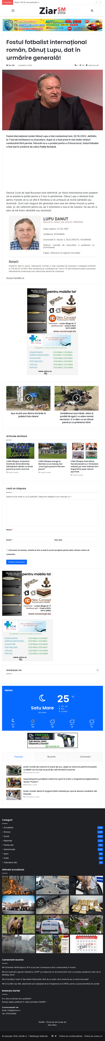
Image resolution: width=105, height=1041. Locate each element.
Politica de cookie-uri (93, 1036)
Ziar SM (11, 65)
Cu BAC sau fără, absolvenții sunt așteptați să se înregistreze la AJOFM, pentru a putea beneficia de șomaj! (53, 984)
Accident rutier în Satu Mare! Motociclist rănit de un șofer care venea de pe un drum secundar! (48, 979)
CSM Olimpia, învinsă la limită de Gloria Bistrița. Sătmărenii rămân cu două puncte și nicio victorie (19, 465)
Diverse (7, 832)
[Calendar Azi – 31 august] (86, 944)
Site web (58, 540)
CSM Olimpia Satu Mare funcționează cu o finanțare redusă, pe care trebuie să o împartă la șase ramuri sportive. (85, 466)
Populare (18, 756)
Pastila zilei (8, 845)
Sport (6, 854)
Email (9, 540)
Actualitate (8, 827)
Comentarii (85, 756)
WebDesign (34, 1036)
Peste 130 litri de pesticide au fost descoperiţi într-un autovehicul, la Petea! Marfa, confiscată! (54, 2)
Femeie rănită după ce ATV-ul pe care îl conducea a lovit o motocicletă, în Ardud (41, 967)
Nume (9, 530)
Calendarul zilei (10, 862)
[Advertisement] (52, 171)
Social (6, 836)
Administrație (9, 849)
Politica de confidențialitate (70, 1036)
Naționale (8, 841)
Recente (51, 756)
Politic (6, 858)
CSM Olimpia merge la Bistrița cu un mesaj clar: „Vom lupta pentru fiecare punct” (51, 465)
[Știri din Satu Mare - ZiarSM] (52, 10)
